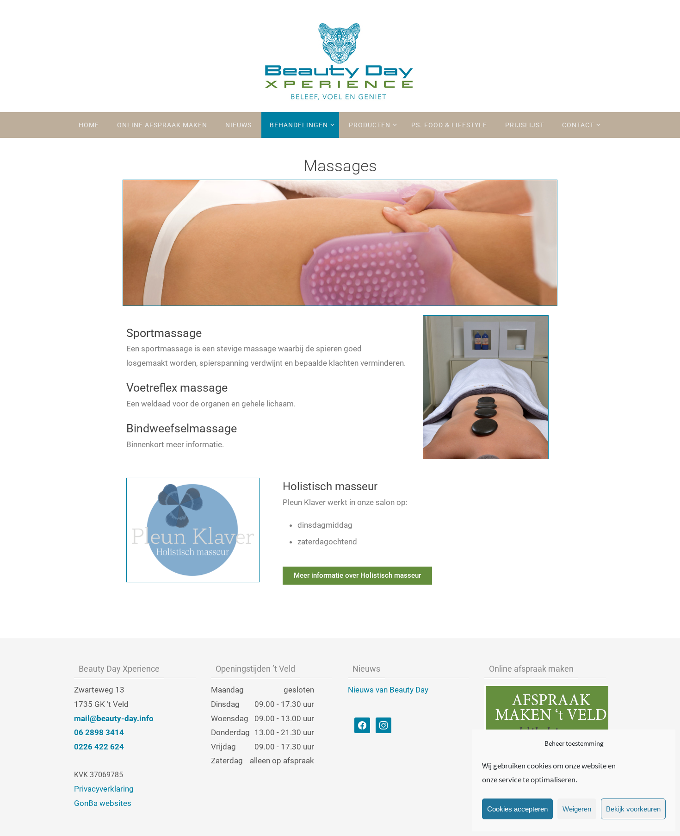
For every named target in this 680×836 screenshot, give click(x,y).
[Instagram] (383, 725)
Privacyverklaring (104, 788)
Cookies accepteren (517, 809)
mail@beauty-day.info (114, 718)
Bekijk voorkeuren (633, 809)
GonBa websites (102, 803)
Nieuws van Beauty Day (388, 689)
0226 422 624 (99, 746)
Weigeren (577, 809)
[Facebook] (362, 725)
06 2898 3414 (99, 732)
